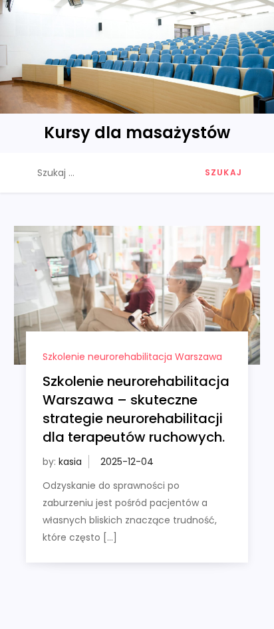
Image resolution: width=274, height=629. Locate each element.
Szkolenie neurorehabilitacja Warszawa (132, 357)
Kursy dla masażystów (137, 132)
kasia (70, 461)
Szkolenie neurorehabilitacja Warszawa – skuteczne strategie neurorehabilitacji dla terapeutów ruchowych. (136, 409)
